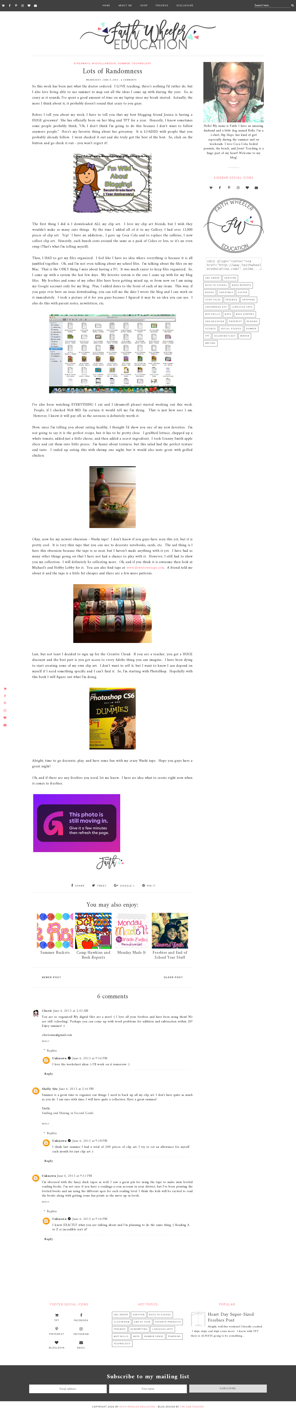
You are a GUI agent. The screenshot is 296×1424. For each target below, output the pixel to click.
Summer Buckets (54, 952)
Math (228, 314)
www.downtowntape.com (145, 568)
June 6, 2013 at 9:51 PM (74, 1176)
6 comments (129, 80)
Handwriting (139, 1329)
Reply (46, 1041)
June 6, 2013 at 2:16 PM (76, 1089)
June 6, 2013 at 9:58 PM (89, 1141)
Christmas (226, 292)
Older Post (173, 977)
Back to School (216, 285)
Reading (252, 321)
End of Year (142, 1322)
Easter (242, 292)
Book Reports (241, 285)
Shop (144, 5)
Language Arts (242, 307)
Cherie (47, 1011)
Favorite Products (168, 1322)
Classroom (122, 1322)
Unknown (59, 1058)
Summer (124, 63)
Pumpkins (174, 1336)
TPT (207, 336)
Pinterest (235, 321)
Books (209, 292)
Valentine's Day (225, 336)
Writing (210, 343)
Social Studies (231, 329)
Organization (214, 321)
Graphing (248, 300)
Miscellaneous (104, 63)
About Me (125, 5)
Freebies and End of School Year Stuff (170, 955)
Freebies (162, 5)
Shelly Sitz (50, 1089)
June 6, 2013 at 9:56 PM (89, 1058)
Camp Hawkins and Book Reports (93, 955)
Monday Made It (131, 952)
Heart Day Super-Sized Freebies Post (231, 1317)
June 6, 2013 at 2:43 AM (70, 1011)
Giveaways (82, 63)
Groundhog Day (216, 307)
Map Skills (212, 314)
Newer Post (51, 977)
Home (106, 5)
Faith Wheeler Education (137, 1406)
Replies (52, 1050)
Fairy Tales (213, 300)
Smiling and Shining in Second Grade (67, 1113)
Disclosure (185, 5)
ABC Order (212, 278)
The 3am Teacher (192, 1406)
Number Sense (154, 1336)
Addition (230, 278)
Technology (141, 63)
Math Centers (245, 314)
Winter (244, 336)
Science (210, 329)
